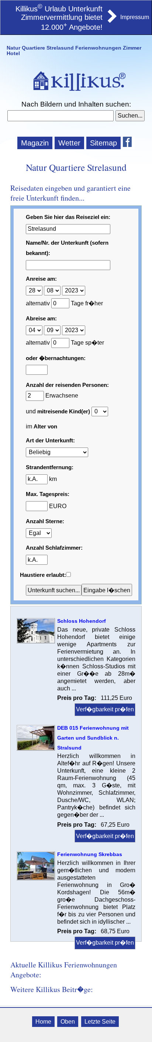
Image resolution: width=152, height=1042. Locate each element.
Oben (68, 1021)
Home (43, 1021)
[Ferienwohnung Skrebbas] (36, 878)
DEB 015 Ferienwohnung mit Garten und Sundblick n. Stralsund (93, 738)
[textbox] (60, 115)
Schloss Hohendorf (81, 621)
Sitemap (103, 143)
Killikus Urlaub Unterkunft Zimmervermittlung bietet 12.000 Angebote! (59, 18)
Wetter (69, 143)
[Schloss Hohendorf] (36, 641)
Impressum (134, 17)
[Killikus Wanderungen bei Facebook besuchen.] (129, 143)
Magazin (35, 143)
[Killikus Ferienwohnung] (111, 21)
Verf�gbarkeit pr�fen (105, 709)
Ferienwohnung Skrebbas (89, 854)
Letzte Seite (99, 1021)
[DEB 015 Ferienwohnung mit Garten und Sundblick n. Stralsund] (36, 748)
